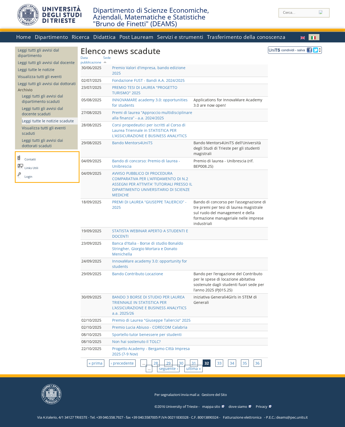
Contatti (30, 159)
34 (232, 363)
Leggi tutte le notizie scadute (48, 120)
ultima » (193, 368)
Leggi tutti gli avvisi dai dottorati (47, 83)
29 (168, 363)
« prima (95, 363)
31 (194, 363)
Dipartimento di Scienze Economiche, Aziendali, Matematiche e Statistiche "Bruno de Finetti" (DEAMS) (151, 17)
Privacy (261, 406)
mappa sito (211, 406)
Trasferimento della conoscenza (246, 37)
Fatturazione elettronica (242, 417)
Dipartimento (51, 37)
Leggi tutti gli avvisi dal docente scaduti (42, 111)
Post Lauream (136, 37)
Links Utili (31, 168)
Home (23, 37)
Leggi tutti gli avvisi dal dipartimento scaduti (42, 98)
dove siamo (238, 406)
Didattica (104, 37)
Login (28, 177)
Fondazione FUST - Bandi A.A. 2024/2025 (148, 80)
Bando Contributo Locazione (137, 273)
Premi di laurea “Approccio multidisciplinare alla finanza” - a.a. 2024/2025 (152, 115)
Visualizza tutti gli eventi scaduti (44, 130)
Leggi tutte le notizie (36, 69)
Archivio (25, 89)
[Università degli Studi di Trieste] (49, 24)
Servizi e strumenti (180, 37)
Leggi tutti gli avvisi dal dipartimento (38, 53)
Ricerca (80, 37)
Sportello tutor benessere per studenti (147, 334)
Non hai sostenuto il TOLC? (136, 341)
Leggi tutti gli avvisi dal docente (46, 62)
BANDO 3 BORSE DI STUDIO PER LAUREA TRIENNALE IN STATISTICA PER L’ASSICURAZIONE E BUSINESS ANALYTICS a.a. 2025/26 (149, 305)
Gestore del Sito (214, 394)
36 (257, 363)
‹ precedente (122, 363)
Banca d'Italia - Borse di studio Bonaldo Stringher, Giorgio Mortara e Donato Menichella (147, 249)
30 (181, 363)
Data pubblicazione (91, 59)
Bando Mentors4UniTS (132, 142)
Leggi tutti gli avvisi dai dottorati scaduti (42, 143)
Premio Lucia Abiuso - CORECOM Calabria (149, 327)
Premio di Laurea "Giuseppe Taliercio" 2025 (151, 320)
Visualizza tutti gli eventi (40, 76)
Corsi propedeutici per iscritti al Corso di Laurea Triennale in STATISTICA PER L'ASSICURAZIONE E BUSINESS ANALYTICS (149, 130)
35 (245, 363)
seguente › (168, 368)
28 (156, 363)
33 (219, 363)
